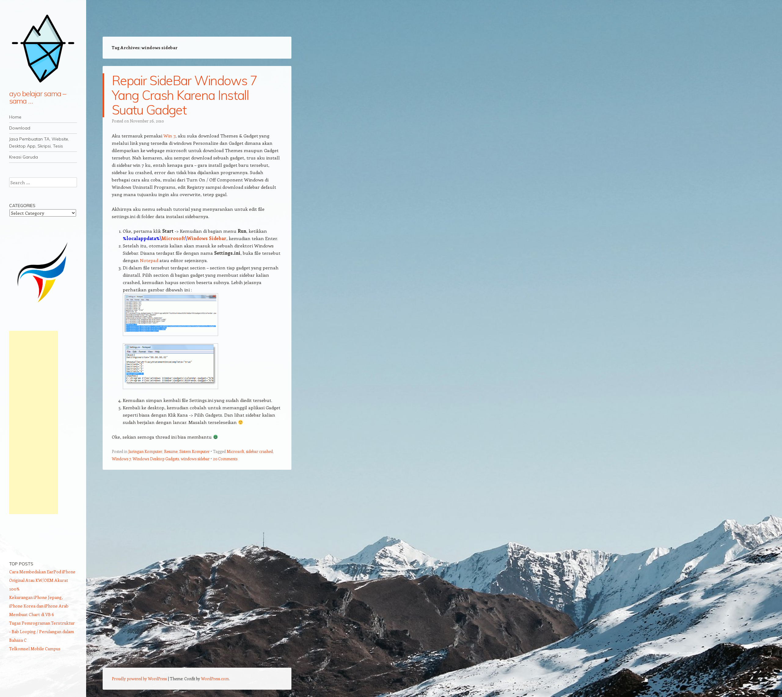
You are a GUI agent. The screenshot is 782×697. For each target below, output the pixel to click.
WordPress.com (215, 678)
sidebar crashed (259, 451)
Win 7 (169, 136)
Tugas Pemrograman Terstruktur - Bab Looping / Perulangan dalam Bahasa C (42, 631)
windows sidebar (195, 458)
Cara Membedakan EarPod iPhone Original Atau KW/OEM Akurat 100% (42, 580)
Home (15, 117)
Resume (170, 451)
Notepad (149, 260)
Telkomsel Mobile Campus (34, 648)
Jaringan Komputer (145, 451)
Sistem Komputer (194, 451)
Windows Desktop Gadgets (156, 458)
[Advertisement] (33, 422)
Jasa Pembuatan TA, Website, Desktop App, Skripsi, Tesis (39, 142)
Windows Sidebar (206, 238)
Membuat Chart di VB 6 (31, 614)
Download (19, 128)
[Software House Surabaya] (43, 305)
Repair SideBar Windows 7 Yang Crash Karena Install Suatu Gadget (184, 95)
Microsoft (173, 238)
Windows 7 (121, 458)
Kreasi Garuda (23, 157)
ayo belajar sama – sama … (37, 97)
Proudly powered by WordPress (139, 678)
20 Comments (225, 458)
